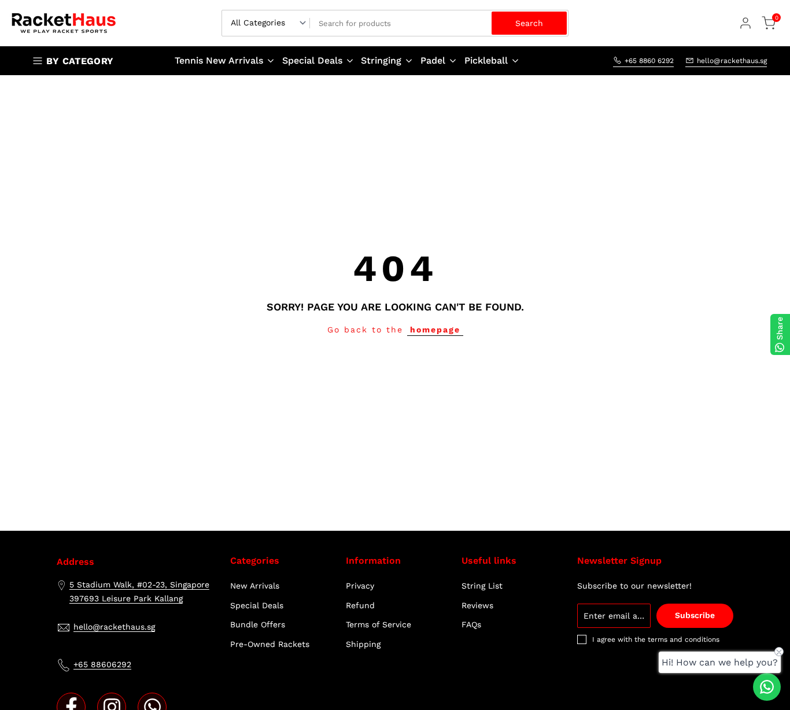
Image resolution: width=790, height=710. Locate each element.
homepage (435, 329)
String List (482, 585)
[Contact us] (767, 687)
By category (79, 60)
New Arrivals (254, 585)
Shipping (363, 644)
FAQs (471, 624)
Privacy (360, 585)
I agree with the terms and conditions (655, 639)
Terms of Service (378, 624)
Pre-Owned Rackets (269, 644)
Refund (360, 605)
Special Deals (256, 605)
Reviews (477, 605)
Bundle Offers (257, 624)
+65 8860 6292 (649, 60)
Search (529, 23)
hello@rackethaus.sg (732, 60)
